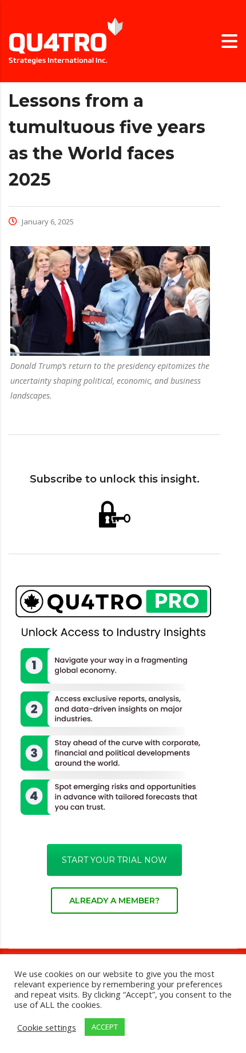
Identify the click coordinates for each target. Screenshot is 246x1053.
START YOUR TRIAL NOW (114, 860)
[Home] (66, 40)
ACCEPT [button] (105, 1027)
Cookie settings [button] (46, 1027)
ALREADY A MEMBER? (114, 900)
